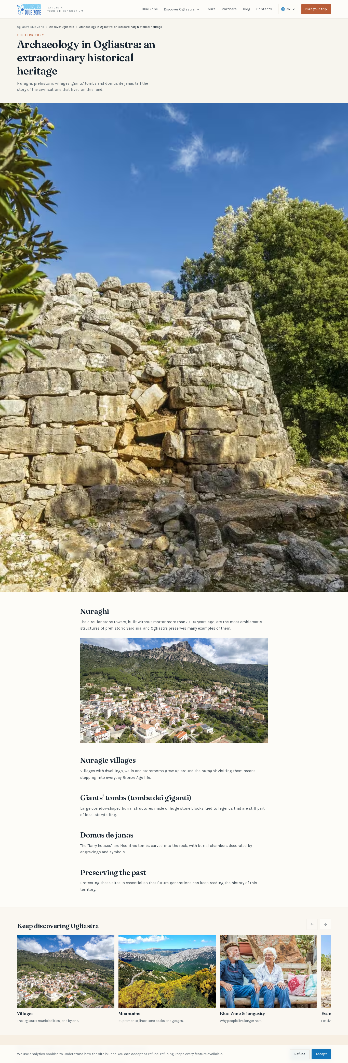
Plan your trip (316, 9)
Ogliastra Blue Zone (30, 27)
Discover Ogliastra (179, 9)
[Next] (325, 924)
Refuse (299, 1054)
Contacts (264, 9)
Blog (246, 9)
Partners (229, 9)
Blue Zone (150, 9)
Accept (321, 1054)
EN (289, 9)
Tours (211, 9)
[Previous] (312, 924)
